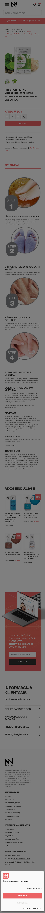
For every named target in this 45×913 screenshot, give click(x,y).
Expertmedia (36, 909)
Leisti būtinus (22, 903)
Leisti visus (22, 896)
